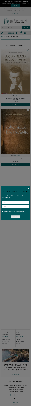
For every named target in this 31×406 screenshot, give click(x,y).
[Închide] (28, 188)
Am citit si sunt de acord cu (14, 211)
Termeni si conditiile (19, 211)
